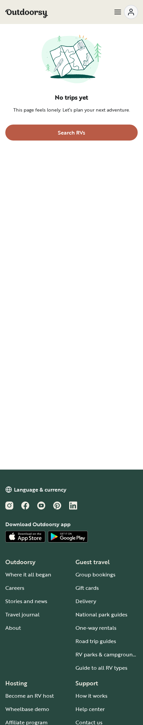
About (13, 628)
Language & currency (40, 490)
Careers (14, 588)
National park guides (101, 614)
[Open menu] (126, 12)
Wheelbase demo (27, 709)
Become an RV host (29, 696)
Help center (90, 709)
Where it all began (28, 574)
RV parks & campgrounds (106, 654)
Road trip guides (95, 641)
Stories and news (26, 601)
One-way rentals (95, 628)
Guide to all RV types (101, 668)
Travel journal (22, 614)
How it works (91, 696)
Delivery (85, 601)
